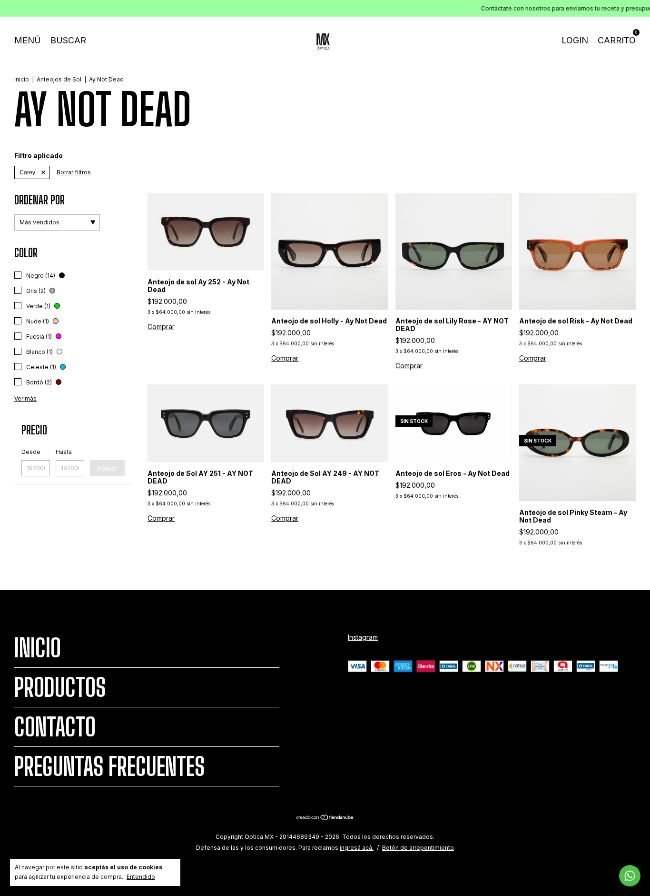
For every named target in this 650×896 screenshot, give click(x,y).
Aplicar (107, 468)
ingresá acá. (357, 847)
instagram (363, 637)
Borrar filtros (74, 172)
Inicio (21, 79)
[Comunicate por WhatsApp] (629, 875)
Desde (30, 451)
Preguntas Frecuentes (109, 766)
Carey (27, 172)
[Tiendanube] (325, 818)
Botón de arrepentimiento (418, 847)
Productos (60, 687)
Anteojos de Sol (59, 79)
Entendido (141, 876)
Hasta (64, 451)
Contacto (55, 727)
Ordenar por (39, 200)
